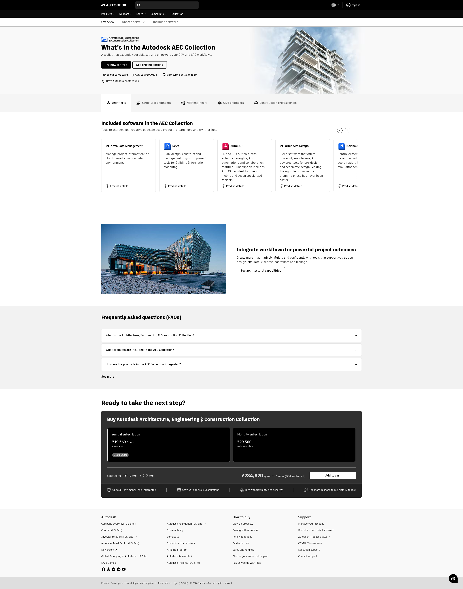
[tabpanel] (231, 209)
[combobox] (167, 5)
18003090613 (149, 74)
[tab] (116, 103)
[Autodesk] (114, 5)
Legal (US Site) (180, 583)
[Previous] (340, 130)
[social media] (113, 569)
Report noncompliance (144, 583)
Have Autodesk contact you (122, 81)
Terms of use (164, 583)
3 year (150, 475)
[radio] (169, 445)
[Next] (347, 130)
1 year (133, 475)
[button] (231, 335)
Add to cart (332, 475)
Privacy (105, 583)
